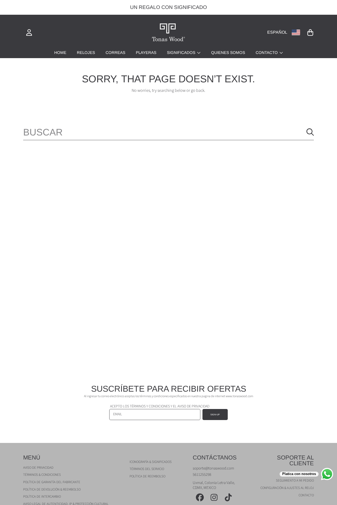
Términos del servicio (147, 469)
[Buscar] (310, 132)
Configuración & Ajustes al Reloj (287, 488)
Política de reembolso (147, 476)
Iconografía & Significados (151, 461)
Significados (181, 52)
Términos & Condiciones (42, 474)
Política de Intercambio (42, 496)
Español (277, 32)
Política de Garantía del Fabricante (51, 482)
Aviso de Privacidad (38, 467)
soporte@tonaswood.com (213, 468)
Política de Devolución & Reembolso (52, 489)
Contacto (267, 52)
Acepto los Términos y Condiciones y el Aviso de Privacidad (159, 406)
